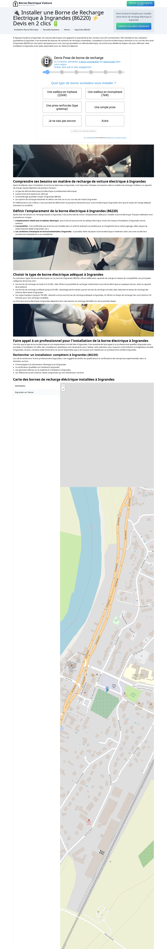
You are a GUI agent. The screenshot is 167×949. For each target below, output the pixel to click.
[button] (107, 688)
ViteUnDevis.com (110, 137)
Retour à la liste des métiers (84, 131)
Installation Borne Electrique (26, 29)
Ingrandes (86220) (82, 29)
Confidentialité (90, 137)
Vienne (67, 29)
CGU (85, 137)
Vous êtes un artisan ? (121, 137)
